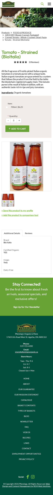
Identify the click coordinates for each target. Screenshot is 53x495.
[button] (19, 120)
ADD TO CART (18, 128)
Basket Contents (26, 405)
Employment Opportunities (26, 454)
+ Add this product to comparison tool (20, 215)
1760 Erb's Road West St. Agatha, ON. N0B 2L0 (26, 337)
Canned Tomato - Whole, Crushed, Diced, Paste (26, 37)
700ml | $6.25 (17, 107)
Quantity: (13, 116)
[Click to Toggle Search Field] (42, 4)
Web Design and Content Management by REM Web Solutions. (26, 485)
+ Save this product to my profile (17, 210)
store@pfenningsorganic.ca (26, 352)
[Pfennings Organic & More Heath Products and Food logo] (26, 327)
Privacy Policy (26, 459)
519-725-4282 (26, 346)
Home (26, 378)
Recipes (26, 438)
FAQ (26, 427)
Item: (10, 103)
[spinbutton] (13, 120)
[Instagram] (33, 477)
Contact (26, 448)
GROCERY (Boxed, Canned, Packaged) (22, 35)
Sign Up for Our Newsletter (26, 307)
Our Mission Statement (26, 394)
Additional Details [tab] (12, 233)
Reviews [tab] (28, 233)
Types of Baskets (26, 411)
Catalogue (26, 400)
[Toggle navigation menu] (49, 4)
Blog (26, 416)
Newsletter (26, 421)
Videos (26, 432)
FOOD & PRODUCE (22, 32)
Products (6, 32)
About (26, 384)
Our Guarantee (26, 389)
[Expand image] (26, 166)
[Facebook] (28, 477)
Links (26, 443)
